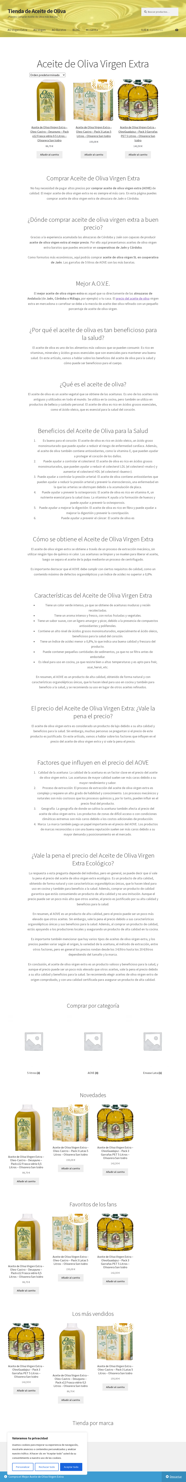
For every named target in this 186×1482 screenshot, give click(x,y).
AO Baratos (59, 30)
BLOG (76, 30)
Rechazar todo (47, 1467)
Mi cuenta (92, 30)
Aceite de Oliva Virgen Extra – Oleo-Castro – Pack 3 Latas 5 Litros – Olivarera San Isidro (94, 131)
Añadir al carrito (49, 154)
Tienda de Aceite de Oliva (37, 11)
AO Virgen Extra (17, 30)
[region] (47, 1453)
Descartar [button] (176, 1476)
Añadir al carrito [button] (26, 1181)
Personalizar (23, 1467)
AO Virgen (39, 30)
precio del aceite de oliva (132, 299)
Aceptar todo (71, 1467)
